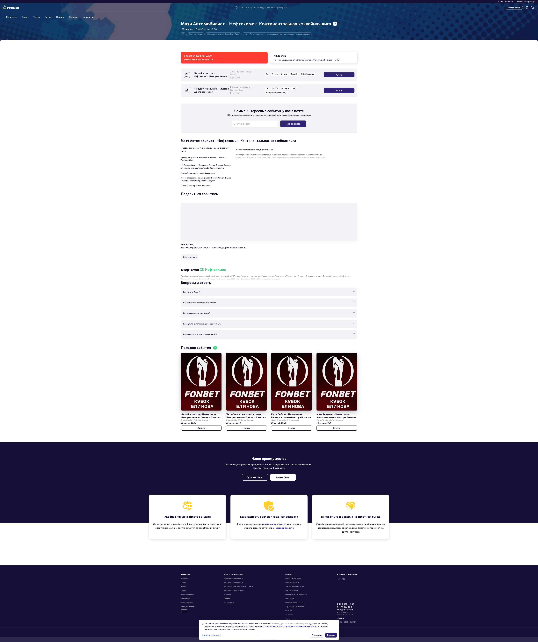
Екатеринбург (529, 2)
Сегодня (227, 595)
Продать (514, 8)
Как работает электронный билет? (199, 302)
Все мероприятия (188, 595)
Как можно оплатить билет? (196, 313)
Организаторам (291, 591)
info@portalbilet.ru (345, 609)
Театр (36, 17)
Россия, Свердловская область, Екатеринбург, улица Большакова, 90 (306, 58)
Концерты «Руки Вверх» (234, 591)
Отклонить (317, 635)
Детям (48, 17)
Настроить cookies (211, 635)
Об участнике (190, 257)
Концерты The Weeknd (233, 583)
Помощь (73, 17)
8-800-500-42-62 (505, 2)
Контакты (88, 17)
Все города (185, 599)
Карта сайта (290, 619)
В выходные (229, 603)
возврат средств (285, 528)
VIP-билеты (289, 599)
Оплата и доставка (293, 579)
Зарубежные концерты (233, 579)
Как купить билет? (191, 292)
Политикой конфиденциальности (300, 626)
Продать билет (255, 477)
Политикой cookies (274, 626)
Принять (331, 635)
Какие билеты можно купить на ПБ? (200, 334)
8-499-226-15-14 (345, 607)
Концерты (11, 17)
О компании (290, 611)
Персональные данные (294, 607)
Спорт (25, 17)
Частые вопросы (292, 583)
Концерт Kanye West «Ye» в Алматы (238, 586)
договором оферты (274, 524)
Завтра (227, 599)
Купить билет (283, 477)
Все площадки (187, 603)
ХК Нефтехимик (213, 270)
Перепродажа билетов (294, 586)
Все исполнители (188, 607)
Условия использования (294, 603)
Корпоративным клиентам (296, 595)
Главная (519, 2)
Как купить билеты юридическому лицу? (202, 324)
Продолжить (293, 123)
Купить (339, 75)
